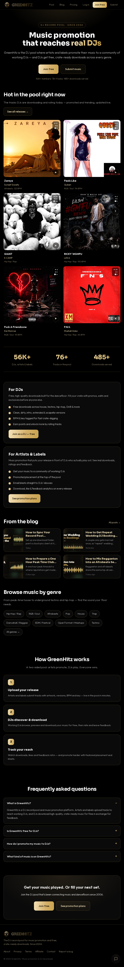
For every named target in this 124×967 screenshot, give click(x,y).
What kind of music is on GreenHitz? (29, 856)
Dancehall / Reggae (17, 622)
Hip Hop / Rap (13, 613)
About (7, 951)
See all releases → (17, 111)
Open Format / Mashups (71, 622)
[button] (56, 172)
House (81, 613)
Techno (95, 622)
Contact (51, 951)
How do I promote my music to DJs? (29, 843)
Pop (68, 613)
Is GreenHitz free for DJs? (23, 831)
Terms (28, 951)
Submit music (73, 69)
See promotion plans (24, 498)
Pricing (73, 4)
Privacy (17, 951)
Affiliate (39, 951)
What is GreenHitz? (19, 803)
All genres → (13, 631)
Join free (100, 4)
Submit (114, 4)
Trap (94, 613)
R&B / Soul (34, 613)
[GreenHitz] (18, 5)
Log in (86, 4)
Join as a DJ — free (23, 434)
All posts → (114, 522)
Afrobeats (52, 613)
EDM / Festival (42, 622)
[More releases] (115, 211)
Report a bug (66, 951)
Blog (62, 4)
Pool (51, 4)
